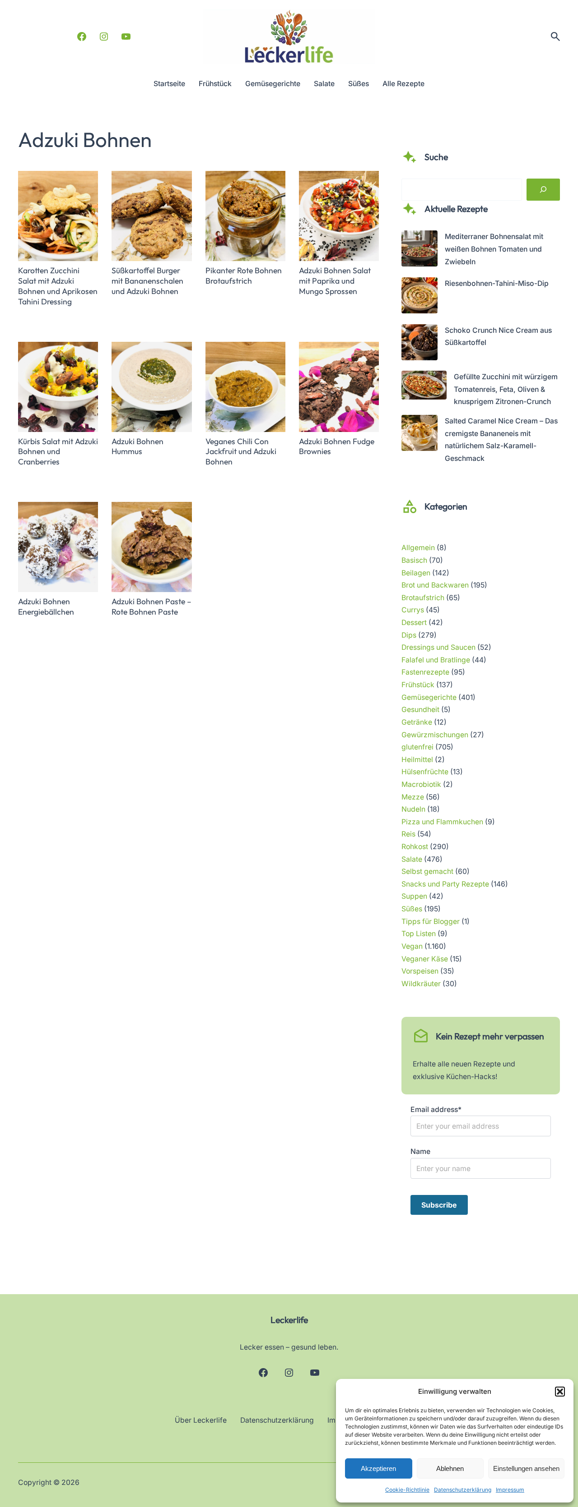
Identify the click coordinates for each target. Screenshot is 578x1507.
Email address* (435, 1109)
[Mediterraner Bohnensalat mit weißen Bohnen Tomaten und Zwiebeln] (419, 250)
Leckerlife (289, 1319)
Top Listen (418, 933)
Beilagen (415, 573)
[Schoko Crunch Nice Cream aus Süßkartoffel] (419, 344)
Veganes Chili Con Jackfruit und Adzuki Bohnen (240, 451)
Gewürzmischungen (434, 735)
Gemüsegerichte (429, 697)
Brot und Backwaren (435, 585)
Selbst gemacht (427, 871)
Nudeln (413, 809)
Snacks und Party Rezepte (445, 884)
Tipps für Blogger (430, 921)
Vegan (412, 946)
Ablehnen (450, 1468)
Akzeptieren (378, 1468)
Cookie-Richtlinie (407, 1489)
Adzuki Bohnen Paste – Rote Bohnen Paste (151, 607)
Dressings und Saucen (438, 647)
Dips (408, 635)
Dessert (414, 622)
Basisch (414, 560)
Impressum (510, 1489)
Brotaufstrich (422, 597)
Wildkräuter (421, 983)
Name (420, 1151)
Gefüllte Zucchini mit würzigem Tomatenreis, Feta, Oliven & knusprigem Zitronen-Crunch (506, 389)
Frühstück (417, 684)
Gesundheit (420, 709)
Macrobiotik (421, 784)
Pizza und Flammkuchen (442, 822)
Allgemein (418, 547)
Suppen (414, 896)
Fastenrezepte (425, 672)
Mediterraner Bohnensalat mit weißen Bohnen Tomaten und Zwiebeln (494, 249)
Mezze (412, 797)
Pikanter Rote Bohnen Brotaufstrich (243, 276)
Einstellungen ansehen (526, 1468)
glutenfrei (417, 747)
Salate (411, 859)
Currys (412, 610)
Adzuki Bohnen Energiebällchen (46, 607)
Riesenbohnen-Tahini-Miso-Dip (497, 283)
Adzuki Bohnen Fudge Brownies (336, 446)
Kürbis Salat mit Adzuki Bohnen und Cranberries (58, 451)
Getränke (416, 722)
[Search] (543, 190)
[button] (559, 1391)
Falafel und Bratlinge (435, 660)
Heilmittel (417, 759)
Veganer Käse (424, 959)
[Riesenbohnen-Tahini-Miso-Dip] (419, 297)
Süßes (411, 909)
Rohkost (414, 846)
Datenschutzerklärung (462, 1489)
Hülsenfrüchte (424, 771)
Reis (408, 834)
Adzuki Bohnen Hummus (137, 446)
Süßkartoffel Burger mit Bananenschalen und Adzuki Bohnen (147, 281)
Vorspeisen (419, 971)
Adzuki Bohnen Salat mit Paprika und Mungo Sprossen (335, 281)
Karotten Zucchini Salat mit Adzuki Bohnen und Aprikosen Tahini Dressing (58, 286)
